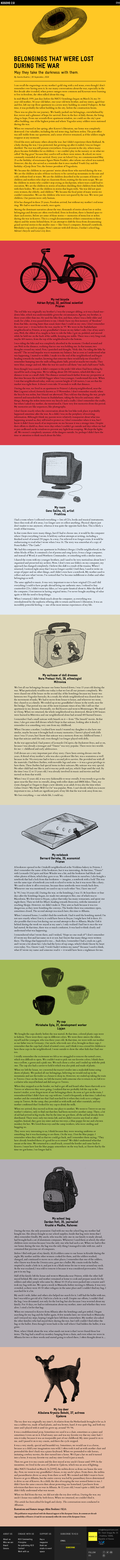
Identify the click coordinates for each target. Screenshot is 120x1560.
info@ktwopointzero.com (108, 1529)
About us (6, 1539)
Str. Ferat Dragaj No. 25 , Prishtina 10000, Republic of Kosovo (108, 1535)
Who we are (8, 1542)
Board (5, 1545)
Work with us (23, 1551)
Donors (6, 1548)
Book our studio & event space (46, 1548)
